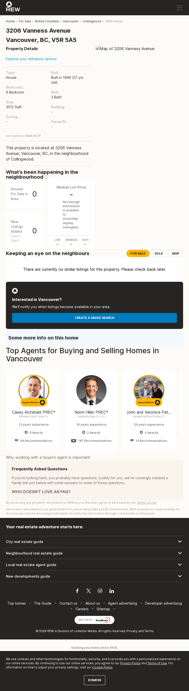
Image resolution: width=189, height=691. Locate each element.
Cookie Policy (102, 667)
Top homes (16, 603)
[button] (46, 177)
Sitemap (103, 609)
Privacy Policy (130, 663)
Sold (159, 253)
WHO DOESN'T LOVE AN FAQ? (41, 491)
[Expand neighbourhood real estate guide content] (94, 553)
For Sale (137, 253)
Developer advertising (163, 603)
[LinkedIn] (111, 591)
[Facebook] (77, 591)
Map (175, 253)
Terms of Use (146, 502)
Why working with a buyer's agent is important (48, 457)
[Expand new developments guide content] (94, 576)
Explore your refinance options (31, 59)
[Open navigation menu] (180, 8)
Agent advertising (122, 603)
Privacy (132, 631)
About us (92, 603)
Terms (149, 631)
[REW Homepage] (13, 7)
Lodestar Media (85, 631)
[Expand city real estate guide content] (94, 541)
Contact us (68, 603)
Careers (82, 609)
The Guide (42, 603)
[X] (88, 591)
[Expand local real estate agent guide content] (94, 564)
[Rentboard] (103, 619)
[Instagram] (100, 591)
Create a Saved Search (94, 318)
